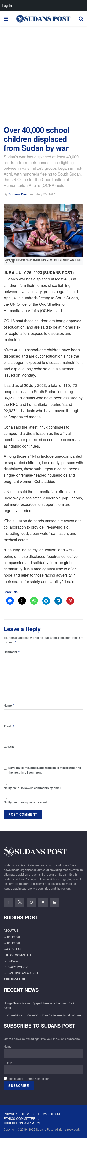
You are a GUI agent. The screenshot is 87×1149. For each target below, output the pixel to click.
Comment (12, 652)
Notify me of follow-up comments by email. (33, 788)
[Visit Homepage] (43, 18)
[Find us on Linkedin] (54, 902)
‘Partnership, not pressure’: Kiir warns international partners (42, 1015)
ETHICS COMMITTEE (18, 955)
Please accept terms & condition (28, 1078)
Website (9, 747)
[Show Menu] (6, 18)
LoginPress (11, 961)
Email (9, 726)
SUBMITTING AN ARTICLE (21, 973)
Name (9, 705)
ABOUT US (11, 930)
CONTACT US (13, 948)
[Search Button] (81, 18)
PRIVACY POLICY (16, 967)
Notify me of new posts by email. (26, 802)
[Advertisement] (43, 74)
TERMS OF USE (14, 979)
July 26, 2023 (45, 194)
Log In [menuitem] (7, 5)
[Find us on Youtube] (43, 902)
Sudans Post (18, 194)
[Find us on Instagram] (31, 902)
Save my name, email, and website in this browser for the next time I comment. (44, 769)
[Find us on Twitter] (19, 902)
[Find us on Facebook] (8, 902)
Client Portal (12, 936)
